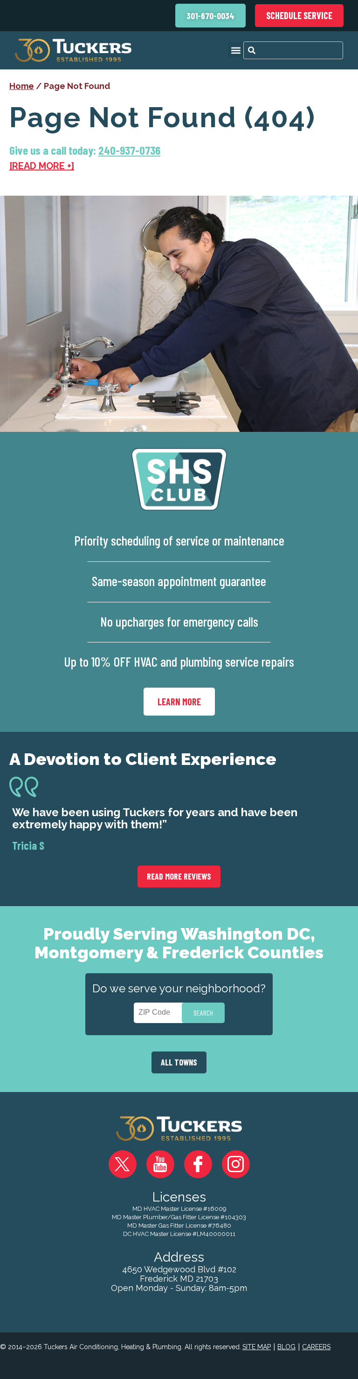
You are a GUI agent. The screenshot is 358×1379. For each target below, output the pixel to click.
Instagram (236, 1164)
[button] (235, 50)
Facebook (198, 1164)
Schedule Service (299, 15)
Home (21, 86)
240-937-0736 (129, 150)
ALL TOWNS (179, 1062)
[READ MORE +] (41, 165)
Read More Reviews (179, 876)
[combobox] (293, 50)
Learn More (179, 701)
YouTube (160, 1164)
